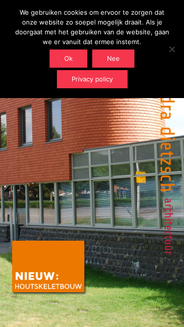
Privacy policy (92, 79)
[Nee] (172, 49)
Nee (113, 58)
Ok (68, 58)
